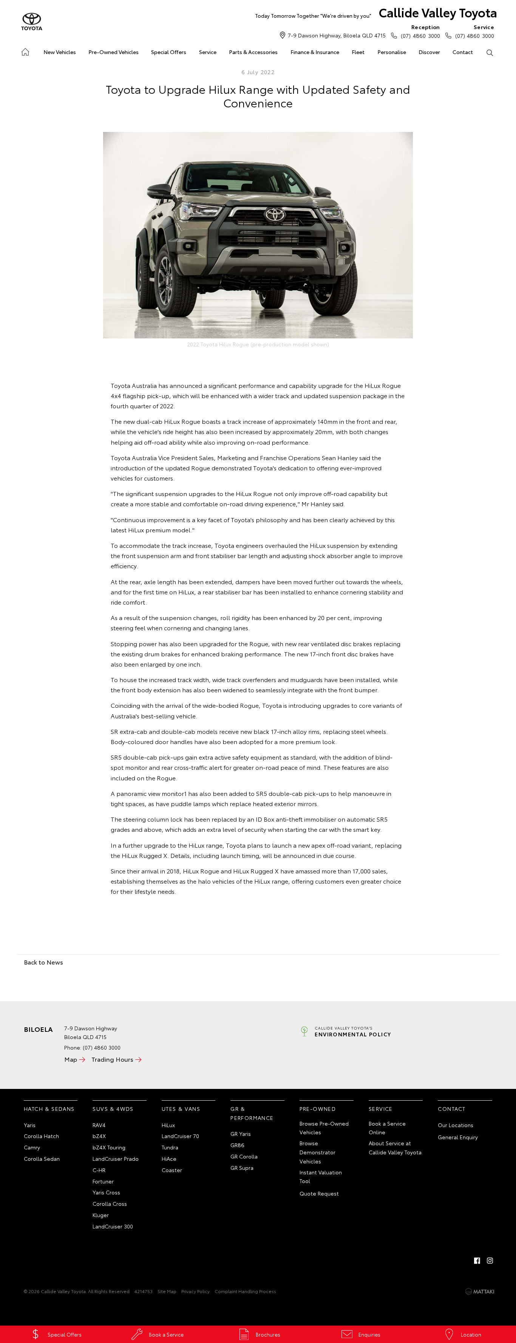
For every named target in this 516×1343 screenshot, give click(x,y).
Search (490, 52)
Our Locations (455, 1125)
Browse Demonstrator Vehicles (317, 1152)
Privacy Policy (195, 1291)
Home (24, 50)
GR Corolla (244, 1156)
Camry (32, 1147)
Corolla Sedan (42, 1158)
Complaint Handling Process (245, 1291)
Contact (463, 52)
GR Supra (241, 1167)
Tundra (170, 1147)
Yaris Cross (106, 1192)
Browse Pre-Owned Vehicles (324, 1128)
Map (70, 1059)
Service (207, 52)
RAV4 (99, 1125)
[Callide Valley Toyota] (31, 22)
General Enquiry (458, 1137)
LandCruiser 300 (113, 1226)
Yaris (30, 1125)
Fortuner (103, 1181)
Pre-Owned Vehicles (113, 52)
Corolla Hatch (41, 1136)
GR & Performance (251, 1113)
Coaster (172, 1170)
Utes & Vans (181, 1108)
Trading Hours (112, 1059)
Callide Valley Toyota (376, 11)
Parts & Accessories (253, 52)
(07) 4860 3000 (420, 31)
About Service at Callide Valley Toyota (395, 1147)
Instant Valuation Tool (321, 1176)
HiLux (168, 1125)
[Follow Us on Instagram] (490, 1260)
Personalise (391, 52)
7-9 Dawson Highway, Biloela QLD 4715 (337, 35)
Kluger (101, 1215)
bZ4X (99, 1136)
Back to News (43, 961)
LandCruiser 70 (180, 1136)
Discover (429, 52)
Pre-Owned (318, 1108)
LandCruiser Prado (116, 1158)
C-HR (99, 1170)
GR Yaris (240, 1133)
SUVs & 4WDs (113, 1108)
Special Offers (168, 52)
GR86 (237, 1145)
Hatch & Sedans (49, 1108)
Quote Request (319, 1193)
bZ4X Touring (109, 1147)
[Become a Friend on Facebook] (477, 1260)
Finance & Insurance (314, 52)
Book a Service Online (387, 1128)
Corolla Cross (110, 1203)
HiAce (169, 1158)
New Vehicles (59, 52)
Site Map (167, 1291)
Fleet (358, 52)
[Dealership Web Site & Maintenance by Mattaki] (479, 1291)
